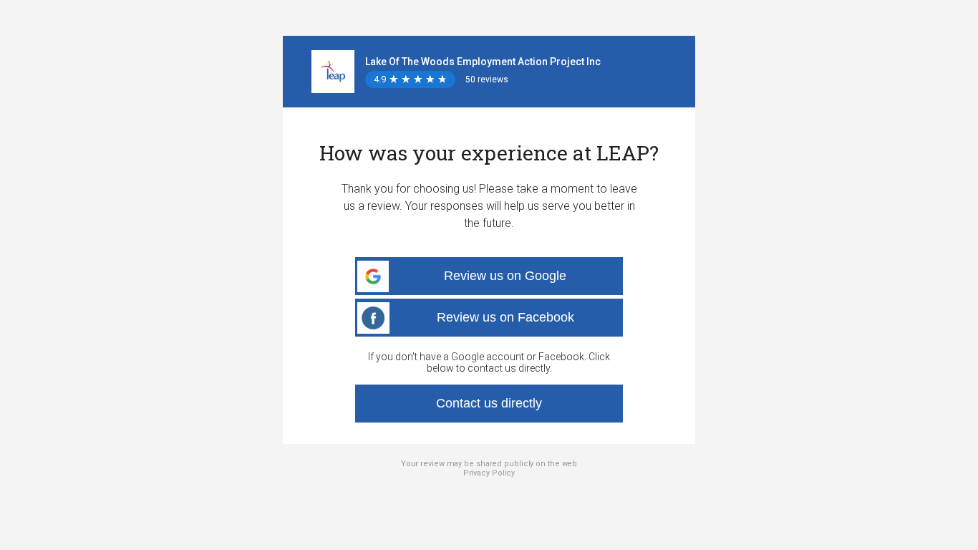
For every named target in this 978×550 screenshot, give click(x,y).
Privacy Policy (489, 473)
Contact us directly (489, 403)
